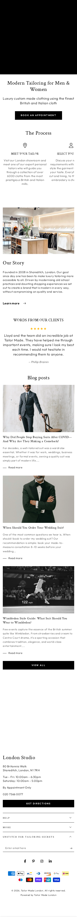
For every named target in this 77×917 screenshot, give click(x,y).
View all (38, 665)
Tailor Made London (32, 890)
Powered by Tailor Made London (38, 895)
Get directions (38, 803)
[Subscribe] (72, 848)
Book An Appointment (38, 115)
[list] (38, 170)
